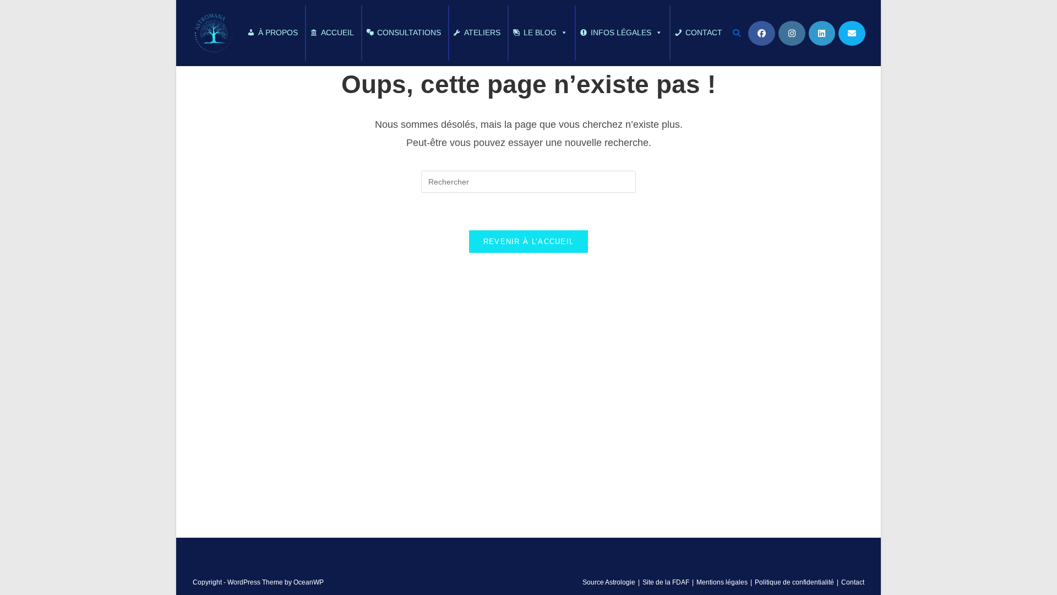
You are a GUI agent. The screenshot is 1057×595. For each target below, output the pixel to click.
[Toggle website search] (737, 33)
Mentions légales (722, 582)
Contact (703, 32)
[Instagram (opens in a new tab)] (791, 33)
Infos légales (621, 32)
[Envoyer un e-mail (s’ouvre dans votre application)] (851, 33)
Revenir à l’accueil (528, 241)
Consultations (409, 32)
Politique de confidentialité (794, 582)
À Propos (278, 32)
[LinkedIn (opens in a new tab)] (822, 33)
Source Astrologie (608, 582)
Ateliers (482, 32)
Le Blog (540, 32)
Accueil (337, 32)
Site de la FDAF (665, 582)
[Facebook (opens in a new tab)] (761, 33)
